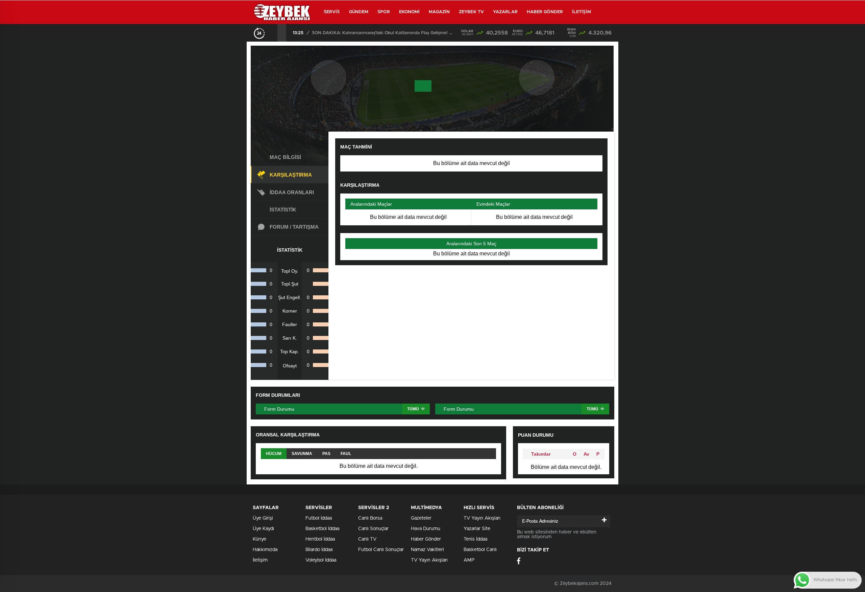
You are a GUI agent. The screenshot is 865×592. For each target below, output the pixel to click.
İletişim (581, 12)
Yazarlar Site (477, 528)
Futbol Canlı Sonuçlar (381, 549)
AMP (469, 560)
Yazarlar (505, 12)
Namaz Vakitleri (427, 549)
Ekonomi (409, 12)
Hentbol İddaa (320, 539)
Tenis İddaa (475, 539)
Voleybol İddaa (320, 560)
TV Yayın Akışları (429, 560)
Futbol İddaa (318, 518)
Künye (259, 539)
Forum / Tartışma (294, 227)
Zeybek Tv (471, 12)
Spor (383, 12)
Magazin (439, 12)
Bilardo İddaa (318, 549)
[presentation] (273, 33)
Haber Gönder (545, 12)
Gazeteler (421, 518)
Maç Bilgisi (285, 157)
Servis (332, 12)
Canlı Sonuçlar (373, 528)
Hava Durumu (425, 528)
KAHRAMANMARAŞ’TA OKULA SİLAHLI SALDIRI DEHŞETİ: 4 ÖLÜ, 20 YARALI (383, 33)
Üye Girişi (263, 518)
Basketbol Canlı (480, 549)
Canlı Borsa (370, 518)
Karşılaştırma (291, 175)
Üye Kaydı (263, 528)
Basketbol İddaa (322, 528)
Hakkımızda (265, 549)
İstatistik (283, 209)
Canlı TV (367, 539)
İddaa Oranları (292, 192)
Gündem (359, 12)
